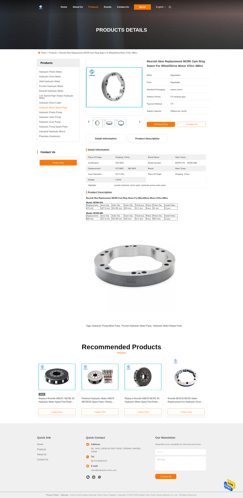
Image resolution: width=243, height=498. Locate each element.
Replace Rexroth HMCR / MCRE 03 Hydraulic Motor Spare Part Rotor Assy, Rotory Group (56, 400)
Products (93, 7)
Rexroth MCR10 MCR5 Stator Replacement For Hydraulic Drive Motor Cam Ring (184, 400)
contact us (165, 476)
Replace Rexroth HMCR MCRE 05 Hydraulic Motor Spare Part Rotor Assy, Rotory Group (142, 400)
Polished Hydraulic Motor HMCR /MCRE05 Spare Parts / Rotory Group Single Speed (98, 400)
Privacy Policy (52, 495)
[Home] (41, 7)
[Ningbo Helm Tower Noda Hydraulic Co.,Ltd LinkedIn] (94, 478)
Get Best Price (161, 124)
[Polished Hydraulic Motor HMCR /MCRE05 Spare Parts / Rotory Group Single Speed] (100, 377)
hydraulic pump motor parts (106, 326)
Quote (142, 7)
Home (64, 7)
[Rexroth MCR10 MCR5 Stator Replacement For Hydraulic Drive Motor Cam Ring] (186, 377)
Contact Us (123, 7)
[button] (42, 383)
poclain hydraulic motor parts (136, 326)
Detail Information (106, 138)
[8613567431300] (99, 478)
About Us (78, 7)
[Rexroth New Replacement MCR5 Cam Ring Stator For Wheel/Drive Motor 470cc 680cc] (114, 87)
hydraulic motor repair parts (167, 326)
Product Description (147, 138)
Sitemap (64, 495)
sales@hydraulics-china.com (103, 470)
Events (107, 7)
